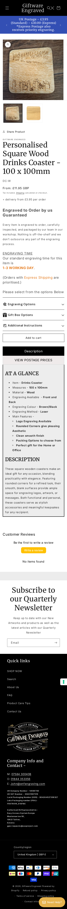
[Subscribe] (56, 643)
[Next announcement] (60, 25)
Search (11, 679)
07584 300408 (21, 774)
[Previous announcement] (7, 25)
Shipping (20, 193)
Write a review (33, 550)
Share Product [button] (16, 131)
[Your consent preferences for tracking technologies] (63, 681)
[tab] (33, 351)
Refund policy (30, 890)
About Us (13, 687)
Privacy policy (48, 890)
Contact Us (14, 711)
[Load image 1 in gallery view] (13, 113)
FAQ (10, 695)
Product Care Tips (18, 703)
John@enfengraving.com (28, 783)
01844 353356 (20, 779)
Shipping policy (45, 896)
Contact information (35, 901)
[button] (7, 8)
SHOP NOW (14, 671)
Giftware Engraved (31, 886)
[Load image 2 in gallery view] (33, 113)
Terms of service (25, 896)
